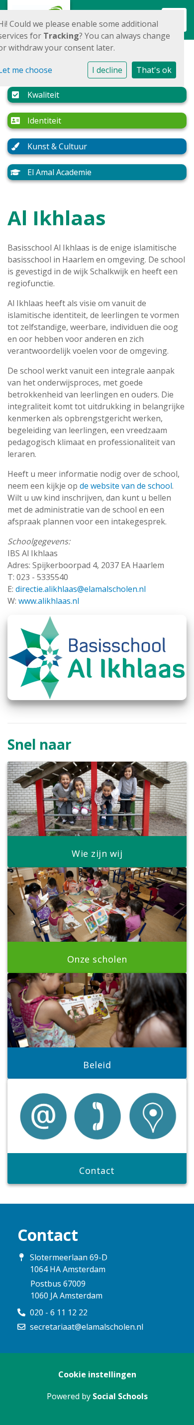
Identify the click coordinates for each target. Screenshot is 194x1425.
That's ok (154, 70)
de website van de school (126, 485)
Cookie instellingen (97, 1374)
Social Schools (120, 1396)
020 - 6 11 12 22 (59, 1312)
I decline (107, 70)
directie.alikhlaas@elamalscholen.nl (80, 588)
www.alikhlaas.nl (48, 600)
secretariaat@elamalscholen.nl (86, 1326)
